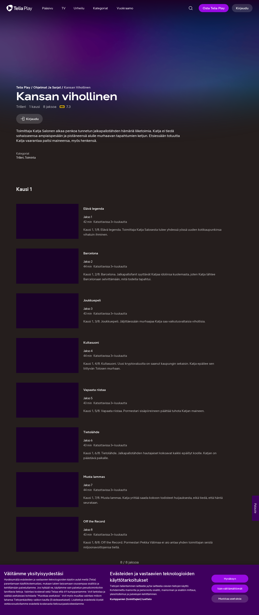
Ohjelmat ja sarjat (47, 87)
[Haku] (190, 8)
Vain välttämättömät (229, 588)
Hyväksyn (230, 578)
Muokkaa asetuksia (229, 598)
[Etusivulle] (19, 8)
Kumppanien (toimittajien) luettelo (131, 599)
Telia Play (23, 87)
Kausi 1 (24, 189)
